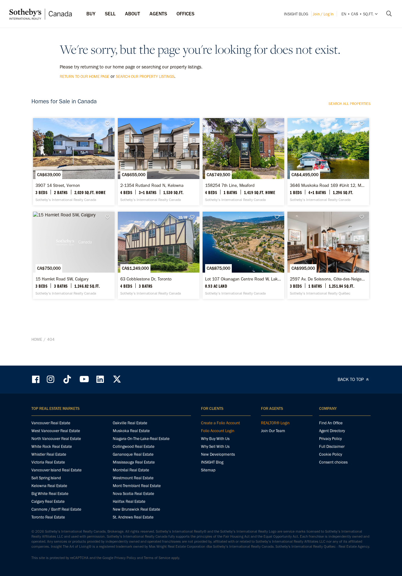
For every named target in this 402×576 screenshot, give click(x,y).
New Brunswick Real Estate (136, 509)
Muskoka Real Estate (131, 430)
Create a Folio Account (220, 423)
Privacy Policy (330, 438)
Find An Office (331, 423)
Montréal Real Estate (131, 470)
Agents (158, 14)
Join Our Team (273, 430)
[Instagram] (51, 379)
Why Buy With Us (215, 438)
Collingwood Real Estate (134, 446)
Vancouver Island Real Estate (56, 470)
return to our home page (84, 76)
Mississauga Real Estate (134, 462)
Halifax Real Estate (129, 501)
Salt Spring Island (46, 477)
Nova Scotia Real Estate (133, 493)
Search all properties (350, 103)
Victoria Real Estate (48, 462)
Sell (110, 14)
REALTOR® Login (275, 423)
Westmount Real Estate (133, 477)
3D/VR (182, 217)
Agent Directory (332, 430)
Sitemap (208, 470)
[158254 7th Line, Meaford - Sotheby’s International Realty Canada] (243, 161)
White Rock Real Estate (51, 446)
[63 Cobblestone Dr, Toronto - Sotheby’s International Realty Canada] (158, 255)
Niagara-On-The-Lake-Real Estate (141, 438)
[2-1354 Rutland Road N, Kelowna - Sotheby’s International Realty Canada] (158, 161)
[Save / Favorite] (109, 124)
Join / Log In (323, 14)
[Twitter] (117, 379)
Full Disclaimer (332, 446)
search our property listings (145, 76)
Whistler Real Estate (48, 454)
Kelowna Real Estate (49, 485)
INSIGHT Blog (296, 14)
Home (36, 339)
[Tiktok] (67, 379)
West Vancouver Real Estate (55, 430)
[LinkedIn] (100, 379)
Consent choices (333, 462)
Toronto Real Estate (48, 517)
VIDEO (353, 123)
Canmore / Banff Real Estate (56, 509)
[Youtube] (84, 379)
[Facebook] (36, 379)
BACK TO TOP (351, 379)
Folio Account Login (217, 430)
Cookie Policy (330, 454)
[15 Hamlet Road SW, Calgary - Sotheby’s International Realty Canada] (73, 255)
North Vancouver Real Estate (56, 438)
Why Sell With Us (215, 446)
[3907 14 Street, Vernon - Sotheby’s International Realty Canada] (73, 161)
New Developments (218, 454)
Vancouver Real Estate (50, 423)
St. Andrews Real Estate (133, 517)
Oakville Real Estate (130, 423)
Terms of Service (157, 558)
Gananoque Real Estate (133, 454)
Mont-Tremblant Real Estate (137, 485)
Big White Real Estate (49, 493)
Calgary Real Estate (48, 501)
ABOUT (132, 14)
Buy (90, 14)
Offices (185, 14)
